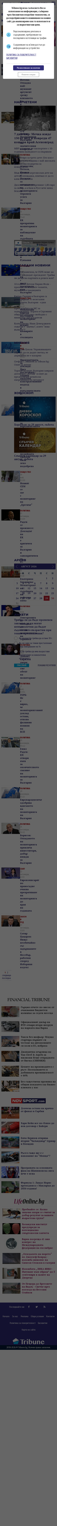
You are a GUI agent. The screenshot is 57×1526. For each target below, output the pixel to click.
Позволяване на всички (28, 68)
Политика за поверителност (21, 54)
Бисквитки (11, 58)
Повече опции (28, 74)
